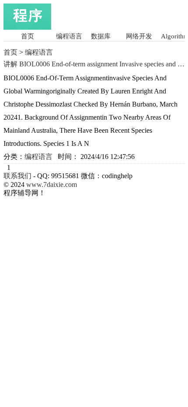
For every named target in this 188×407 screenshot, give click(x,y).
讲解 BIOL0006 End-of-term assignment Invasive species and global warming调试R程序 (94, 64)
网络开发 (139, 36)
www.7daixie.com (51, 184)
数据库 (101, 36)
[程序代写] (27, 27)
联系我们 (17, 175)
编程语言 (69, 36)
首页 (27, 36)
